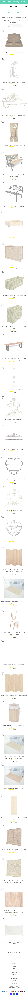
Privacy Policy (14, 974)
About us (14, 963)
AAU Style (14, 6)
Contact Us (14, 965)
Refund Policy (14, 972)
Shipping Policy (14, 971)
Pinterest (15, 981)
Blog (14, 968)
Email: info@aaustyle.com (14, 987)
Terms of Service (14, 975)
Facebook (14, 978)
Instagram (14, 983)
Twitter (14, 980)
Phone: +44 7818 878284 (14, 989)
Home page (14, 961)
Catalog (14, 966)
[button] (12, 54)
